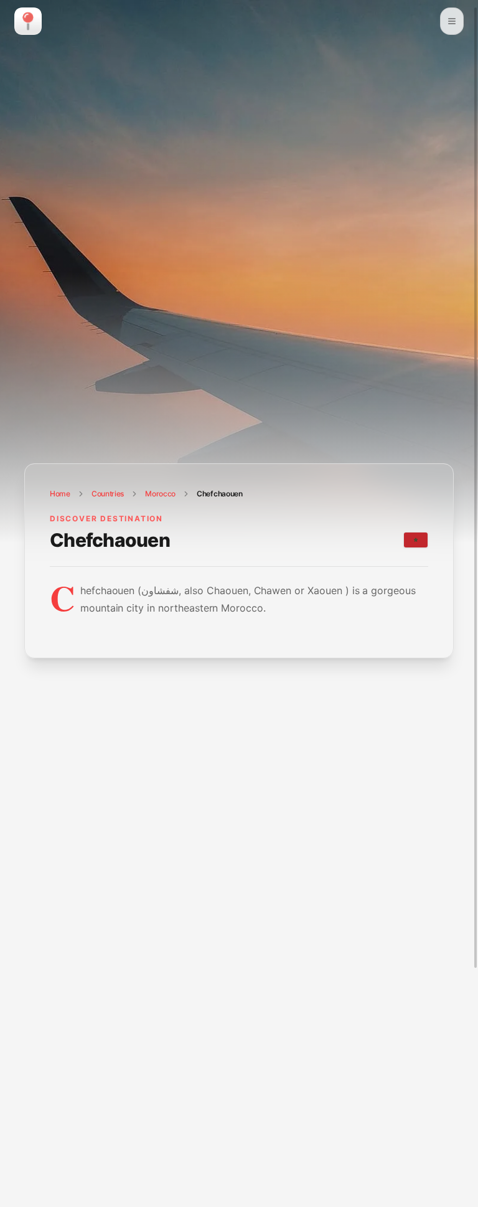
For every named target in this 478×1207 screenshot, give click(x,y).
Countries (107, 493)
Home (60, 493)
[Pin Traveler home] (28, 21)
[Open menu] (452, 21)
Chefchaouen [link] (220, 493)
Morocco (160, 493)
